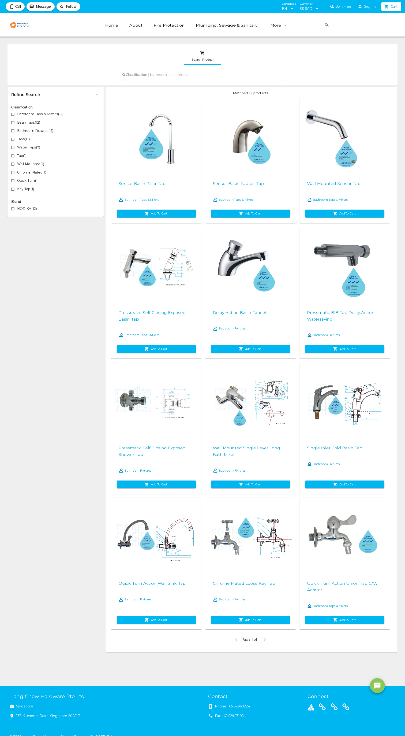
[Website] (322, 708)
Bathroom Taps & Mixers (141, 199)
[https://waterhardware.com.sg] (345, 708)
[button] (56, 95)
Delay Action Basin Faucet (240, 312)
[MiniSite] (334, 708)
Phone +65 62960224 (232, 706)
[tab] (202, 56)
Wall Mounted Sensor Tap (333, 183)
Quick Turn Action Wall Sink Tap (152, 583)
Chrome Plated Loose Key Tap (244, 583)
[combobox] (202, 74)
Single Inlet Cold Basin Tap (334, 447)
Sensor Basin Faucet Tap (238, 183)
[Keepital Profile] (311, 707)
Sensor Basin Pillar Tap (142, 183)
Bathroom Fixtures (232, 328)
